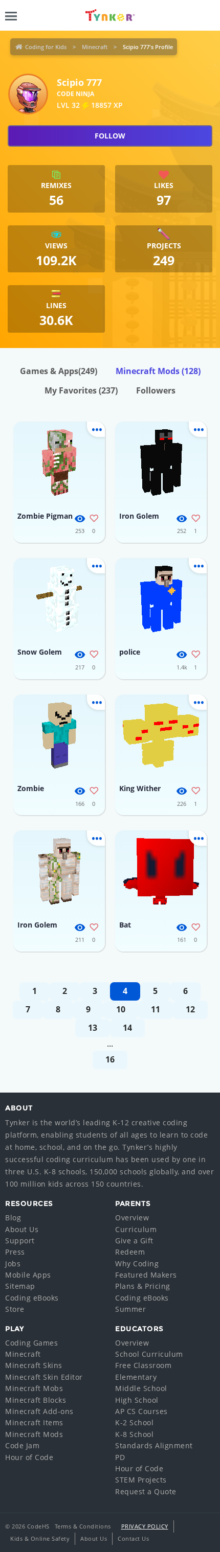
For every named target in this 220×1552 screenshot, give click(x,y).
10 (120, 1009)
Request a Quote (146, 1491)
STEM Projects (141, 1480)
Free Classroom (143, 1365)
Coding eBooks (32, 1298)
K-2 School (134, 1422)
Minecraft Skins (33, 1365)
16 (110, 1059)
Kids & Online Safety (40, 1538)
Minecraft (94, 47)
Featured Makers (146, 1275)
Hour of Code (29, 1457)
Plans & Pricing (142, 1286)
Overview (132, 1217)
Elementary (136, 1377)
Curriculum (136, 1229)
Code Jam (22, 1445)
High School (137, 1400)
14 (127, 1027)
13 (92, 1027)
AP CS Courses (141, 1411)
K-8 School (134, 1434)
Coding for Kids (46, 47)
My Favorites (81, 390)
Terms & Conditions (83, 1526)
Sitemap (20, 1286)
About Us (21, 1229)
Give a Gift (134, 1240)
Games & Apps (58, 371)
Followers (155, 390)
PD (120, 1457)
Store (15, 1309)
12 (190, 1009)
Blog (13, 1217)
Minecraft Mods (158, 371)
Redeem (130, 1252)
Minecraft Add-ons (39, 1411)
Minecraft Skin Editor (44, 1377)
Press (15, 1252)
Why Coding (137, 1263)
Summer (130, 1309)
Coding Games (31, 1343)
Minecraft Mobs (34, 1388)
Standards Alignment (154, 1445)
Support (20, 1240)
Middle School (141, 1388)
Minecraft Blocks (35, 1400)
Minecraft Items (34, 1422)
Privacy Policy (144, 1526)
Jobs (12, 1263)
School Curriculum (149, 1354)
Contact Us (133, 1538)
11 (155, 1009)
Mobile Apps (28, 1275)
